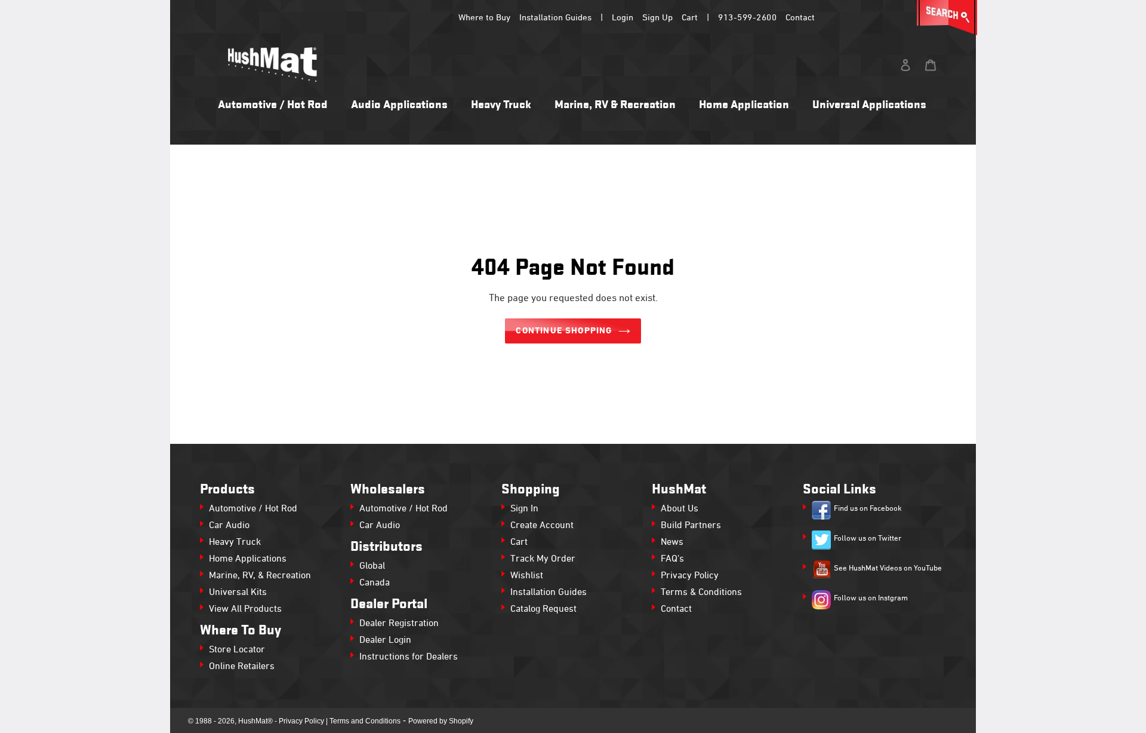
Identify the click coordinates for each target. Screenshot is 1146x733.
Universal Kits (238, 593)
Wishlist (526, 576)
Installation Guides (555, 18)
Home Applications (247, 559)
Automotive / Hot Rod (253, 509)
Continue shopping (564, 331)
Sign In (524, 509)
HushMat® (255, 721)
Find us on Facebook (868, 509)
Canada (374, 583)
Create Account (542, 526)
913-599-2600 (747, 18)
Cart (690, 18)
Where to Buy (484, 18)
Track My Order (542, 559)
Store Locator (237, 650)
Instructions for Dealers (408, 657)
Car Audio (229, 526)
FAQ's (672, 559)
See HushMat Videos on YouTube (888, 568)
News (672, 542)
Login (622, 18)
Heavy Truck (235, 542)
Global (372, 566)
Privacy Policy (690, 576)
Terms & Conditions (701, 593)
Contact (800, 18)
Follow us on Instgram (871, 598)
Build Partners (691, 526)
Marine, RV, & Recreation (260, 576)
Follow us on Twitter (867, 539)
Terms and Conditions (365, 721)
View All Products (245, 609)
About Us (679, 509)
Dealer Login (385, 640)
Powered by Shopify (440, 721)
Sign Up (657, 18)
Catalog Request (543, 609)
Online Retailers (242, 667)
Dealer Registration (399, 624)
